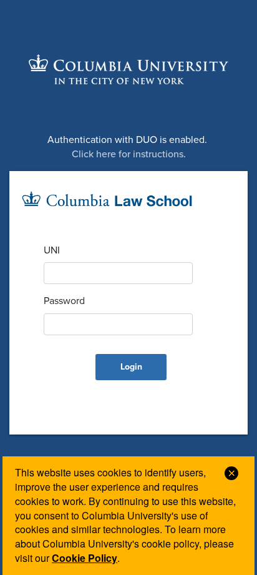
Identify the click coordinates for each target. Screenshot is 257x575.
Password (64, 301)
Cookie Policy (84, 558)
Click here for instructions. (129, 154)
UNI (52, 250)
